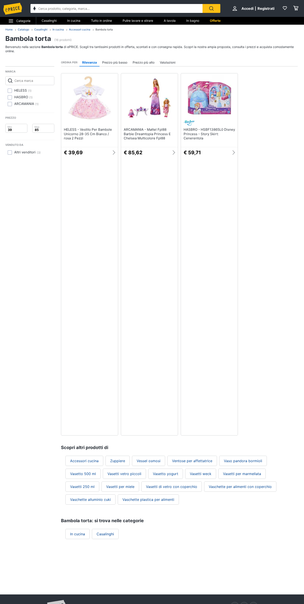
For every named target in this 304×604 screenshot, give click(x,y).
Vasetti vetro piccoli (124, 474)
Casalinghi (49, 20)
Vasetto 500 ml (83, 474)
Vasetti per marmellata (242, 474)
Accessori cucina (79, 29)
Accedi (247, 8)
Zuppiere (117, 461)
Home (9, 29)
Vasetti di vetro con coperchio (171, 486)
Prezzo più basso (114, 62)
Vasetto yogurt (165, 474)
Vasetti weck (200, 474)
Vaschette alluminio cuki (90, 499)
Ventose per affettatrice (192, 461)
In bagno (192, 20)
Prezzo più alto (143, 62)
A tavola (170, 20)
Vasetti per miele (120, 486)
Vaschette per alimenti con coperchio (240, 486)
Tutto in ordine (101, 20)
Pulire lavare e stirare (138, 20)
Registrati (265, 8)
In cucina (73, 20)
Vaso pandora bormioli (243, 461)
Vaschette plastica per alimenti (148, 499)
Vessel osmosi (148, 461)
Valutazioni (167, 62)
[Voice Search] (34, 9)
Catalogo (23, 29)
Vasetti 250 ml (82, 486)
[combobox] (116, 8)
